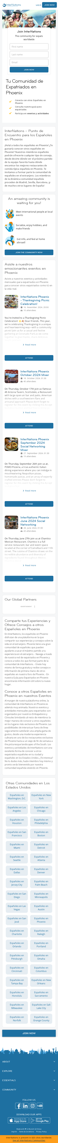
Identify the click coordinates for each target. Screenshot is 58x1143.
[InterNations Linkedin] (25, 1106)
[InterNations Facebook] (18, 1106)
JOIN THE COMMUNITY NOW (29, 252)
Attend (29, 358)
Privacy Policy (41, 1132)
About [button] (6, 1061)
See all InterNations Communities (29, 1140)
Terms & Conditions (26, 1132)
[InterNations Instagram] (33, 1106)
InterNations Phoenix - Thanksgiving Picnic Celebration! (34, 300)
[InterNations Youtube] (40, 1106)
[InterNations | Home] (11, 6)
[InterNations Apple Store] (18, 1120)
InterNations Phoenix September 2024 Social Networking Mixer (34, 444)
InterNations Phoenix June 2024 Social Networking (34, 521)
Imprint (14, 1132)
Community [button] (9, 1089)
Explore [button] (7, 1071)
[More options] (34, 606)
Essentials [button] (9, 1080)
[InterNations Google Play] (40, 1120)
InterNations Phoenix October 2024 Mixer (34, 373)
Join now (29, 69)
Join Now (49, 5)
